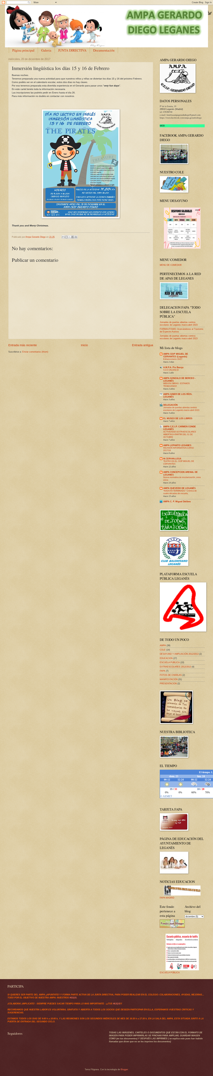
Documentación (103, 50)
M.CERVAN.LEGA (172, 458)
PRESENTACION (168, 683)
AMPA (163, 645)
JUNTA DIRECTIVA (72, 50)
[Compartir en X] (69, 237)
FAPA (162, 671)
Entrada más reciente (22, 345)
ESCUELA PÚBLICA (170, 972)
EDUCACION (166, 658)
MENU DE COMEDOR (171, 265)
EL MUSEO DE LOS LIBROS (177, 418)
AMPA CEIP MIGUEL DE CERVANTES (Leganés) (175, 355)
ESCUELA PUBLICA (170, 662)
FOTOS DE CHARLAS (171, 675)
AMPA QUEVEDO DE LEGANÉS (179, 488)
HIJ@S (73, 997)
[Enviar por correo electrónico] (63, 237)
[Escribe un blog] (66, 237)
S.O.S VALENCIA (171, 370)
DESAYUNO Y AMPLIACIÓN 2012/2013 (179, 654)
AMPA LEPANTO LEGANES (177, 445)
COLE (163, 650)
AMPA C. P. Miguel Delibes (177, 501)
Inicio (84, 345)
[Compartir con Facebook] (72, 237)
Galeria (46, 50)
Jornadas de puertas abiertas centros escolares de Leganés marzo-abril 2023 (179, 323)
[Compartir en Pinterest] (76, 237)
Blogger (124, 1069)
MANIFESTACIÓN (169, 679)
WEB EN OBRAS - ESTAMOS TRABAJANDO (176, 384)
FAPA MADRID (167, 898)
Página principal (23, 50)
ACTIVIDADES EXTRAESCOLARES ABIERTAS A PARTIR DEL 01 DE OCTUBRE (179, 434)
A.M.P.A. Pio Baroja (173, 367)
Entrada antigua (142, 345)
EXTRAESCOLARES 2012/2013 (175, 666)
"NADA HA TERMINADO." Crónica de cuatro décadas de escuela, (180, 492)
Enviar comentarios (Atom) (35, 352)
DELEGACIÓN (170, 405)
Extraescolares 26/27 (172, 359)
